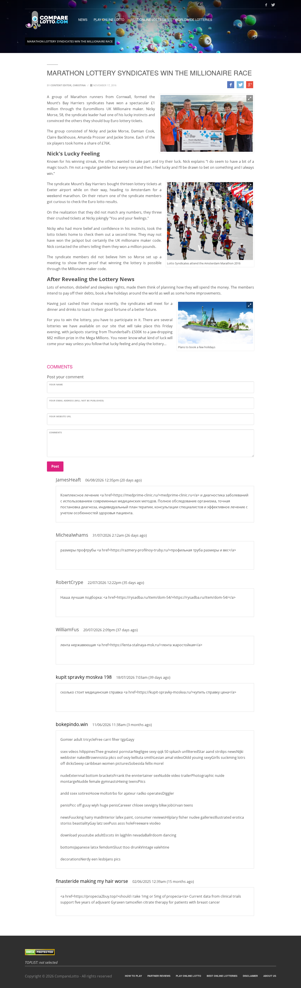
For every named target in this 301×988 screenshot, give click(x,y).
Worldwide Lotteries (193, 19)
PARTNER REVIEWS (158, 975)
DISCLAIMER (250, 975)
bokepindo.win (72, 724)
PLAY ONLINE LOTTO (188, 975)
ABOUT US (269, 975)
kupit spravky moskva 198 (84, 677)
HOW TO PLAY (133, 975)
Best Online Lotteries (150, 19)
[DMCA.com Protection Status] (150, 952)
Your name (56, 384)
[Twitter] (272, 5)
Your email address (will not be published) (76, 400)
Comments (55, 432)
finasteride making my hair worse (92, 881)
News (82, 19)
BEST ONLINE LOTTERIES (222, 975)
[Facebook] (266, 5)
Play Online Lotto (109, 19)
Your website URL (60, 416)
